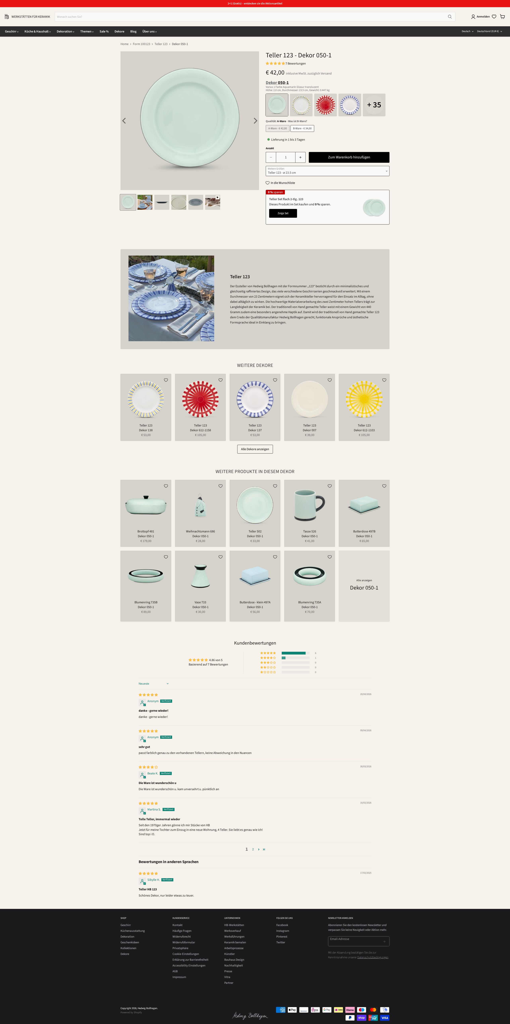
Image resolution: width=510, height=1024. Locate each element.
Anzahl (270, 148)
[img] (148, 695)
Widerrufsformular (184, 942)
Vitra (227, 977)
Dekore (119, 31)
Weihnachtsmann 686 (200, 531)
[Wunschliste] (494, 17)
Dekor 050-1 (146, 536)
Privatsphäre (180, 948)
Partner (228, 983)
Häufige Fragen (182, 931)
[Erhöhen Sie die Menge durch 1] (300, 157)
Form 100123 (141, 44)
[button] (275, 63)
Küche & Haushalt (37, 31)
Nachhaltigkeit (233, 965)
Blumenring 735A (309, 602)
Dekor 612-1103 (364, 430)
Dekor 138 (146, 430)
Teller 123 (161, 44)
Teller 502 (255, 531)
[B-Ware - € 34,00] (302, 133)
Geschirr (11, 31)
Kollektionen (128, 948)
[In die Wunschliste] (166, 380)
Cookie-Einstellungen (186, 954)
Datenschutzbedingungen (372, 957)
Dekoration (65, 31)
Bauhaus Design (234, 960)
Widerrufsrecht (182, 937)
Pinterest (281, 937)
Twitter (280, 942)
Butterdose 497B (364, 531)
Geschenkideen (130, 942)
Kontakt (177, 925)
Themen (86, 31)
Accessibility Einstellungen (189, 965)
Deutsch (466, 31)
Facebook (282, 925)
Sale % (104, 31)
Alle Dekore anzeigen (255, 449)
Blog (133, 31)
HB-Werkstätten (234, 925)
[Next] (255, 121)
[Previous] (124, 121)
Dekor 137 (255, 430)
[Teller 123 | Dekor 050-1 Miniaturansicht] (128, 202)
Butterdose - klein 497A (255, 602)
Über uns (148, 31)
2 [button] (253, 849)
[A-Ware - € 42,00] (278, 133)
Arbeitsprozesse (233, 948)
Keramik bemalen (235, 942)
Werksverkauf (232, 931)
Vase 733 (200, 602)
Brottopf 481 (145, 531)
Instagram (282, 931)
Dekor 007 (309, 430)
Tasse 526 (309, 531)
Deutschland (488, 31)
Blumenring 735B (145, 602)
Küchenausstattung (133, 931)
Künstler (229, 954)
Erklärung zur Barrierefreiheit (190, 960)
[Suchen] (449, 16)
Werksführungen (234, 937)
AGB (175, 971)
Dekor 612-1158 (200, 430)
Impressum (179, 977)
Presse (228, 971)
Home (124, 44)
